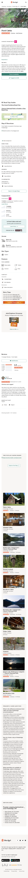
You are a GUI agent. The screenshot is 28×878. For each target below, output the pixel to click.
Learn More (5, 204)
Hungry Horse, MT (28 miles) (12, 822)
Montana (9, 6)
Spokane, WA (16, 299)
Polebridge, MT (16, 6)
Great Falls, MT (17, 296)
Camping (4, 6)
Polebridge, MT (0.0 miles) (11, 817)
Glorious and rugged (7, 384)
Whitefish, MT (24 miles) (11, 813)
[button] (2, 2)
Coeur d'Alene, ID (17, 297)
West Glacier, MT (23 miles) (12, 811)
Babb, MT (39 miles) (10, 814)
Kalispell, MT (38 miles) (11, 816)
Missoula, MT (16, 294)
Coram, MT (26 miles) (10, 821)
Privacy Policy (14, 871)
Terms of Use (21, 871)
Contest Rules (6, 871)
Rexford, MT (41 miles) (10, 819)
